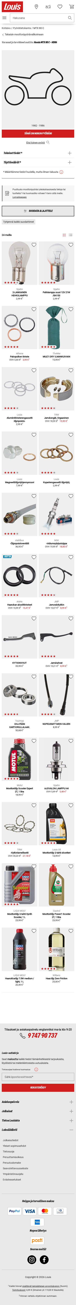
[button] (70, 18)
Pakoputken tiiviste (19, 356)
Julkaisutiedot (10, 1140)
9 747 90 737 (42, 1035)
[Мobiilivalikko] (4, 17)
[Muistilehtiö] (60, 6)
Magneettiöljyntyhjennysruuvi (19, 482)
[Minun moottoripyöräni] (48, 6)
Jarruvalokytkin (56, 604)
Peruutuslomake (12, 1162)
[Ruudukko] (64, 234)
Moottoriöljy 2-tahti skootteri (57, 852)
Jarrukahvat (56, 663)
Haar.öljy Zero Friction (56, 978)
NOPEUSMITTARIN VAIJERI (56, 724)
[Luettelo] (70, 235)
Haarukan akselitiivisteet (19, 604)
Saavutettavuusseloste (15, 1168)
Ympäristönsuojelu (13, 1174)
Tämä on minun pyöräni (38, 133)
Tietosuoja (8, 1151)
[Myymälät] (36, 6)
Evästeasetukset (12, 1179)
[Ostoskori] (71, 6)
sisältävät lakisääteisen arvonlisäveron (41, 1286)
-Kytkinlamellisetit (19, 852)
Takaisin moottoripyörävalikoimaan (23, 34)
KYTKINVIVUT (19, 663)
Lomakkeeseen (20, 197)
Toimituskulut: (19, 1290)
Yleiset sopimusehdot (14, 1145)
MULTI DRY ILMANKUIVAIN (56, 356)
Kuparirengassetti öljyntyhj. (56, 482)
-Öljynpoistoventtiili (19, 543)
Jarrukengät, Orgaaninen (56, 418)
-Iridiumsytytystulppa (56, 543)
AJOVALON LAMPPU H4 (56, 788)
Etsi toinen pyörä (35, 142)
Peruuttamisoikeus (13, 1157)
